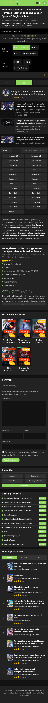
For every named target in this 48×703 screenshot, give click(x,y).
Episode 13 (13, 184)
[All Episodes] (24, 82)
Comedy (28, 569)
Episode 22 (36, 160)
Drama (22, 635)
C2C (12, 267)
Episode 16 (36, 174)
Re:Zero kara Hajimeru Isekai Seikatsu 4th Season (27, 630)
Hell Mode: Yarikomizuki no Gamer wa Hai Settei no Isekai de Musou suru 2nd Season (29, 603)
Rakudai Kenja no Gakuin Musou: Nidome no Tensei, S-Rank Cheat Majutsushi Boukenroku (29, 643)
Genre (11, 476)
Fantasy (27, 291)
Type (12, 481)
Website (6, 441)
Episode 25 (13, 156)
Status (34, 476)
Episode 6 (36, 197)
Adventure (16, 291)
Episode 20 (36, 165)
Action (5, 291)
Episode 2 (36, 207)
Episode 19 (13, 170)
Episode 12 (36, 184)
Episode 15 (13, 179)
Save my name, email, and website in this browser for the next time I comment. (23, 453)
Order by (35, 481)
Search (25, 486)
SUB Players (5, 50)
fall (13, 278)
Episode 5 (13, 202)
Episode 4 (36, 202)
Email (27, 430)
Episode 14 (36, 179)
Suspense (35, 635)
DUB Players (5, 65)
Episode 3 (13, 207)
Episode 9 (13, 193)
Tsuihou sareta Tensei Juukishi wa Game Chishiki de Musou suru (29, 656)
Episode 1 (13, 211)
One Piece (18, 575)
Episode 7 (13, 197)
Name (5, 430)
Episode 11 (13, 188)
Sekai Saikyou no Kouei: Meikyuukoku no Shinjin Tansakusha (24, 671)
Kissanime (15, 228)
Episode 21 (13, 165)
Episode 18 (36, 170)
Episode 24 (36, 156)
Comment (7, 398)
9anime (5, 23)
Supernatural (37, 593)
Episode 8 (36, 193)
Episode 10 (36, 188)
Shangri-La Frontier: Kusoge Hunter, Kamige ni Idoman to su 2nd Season (23, 24)
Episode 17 (13, 174)
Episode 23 (13, 160)
